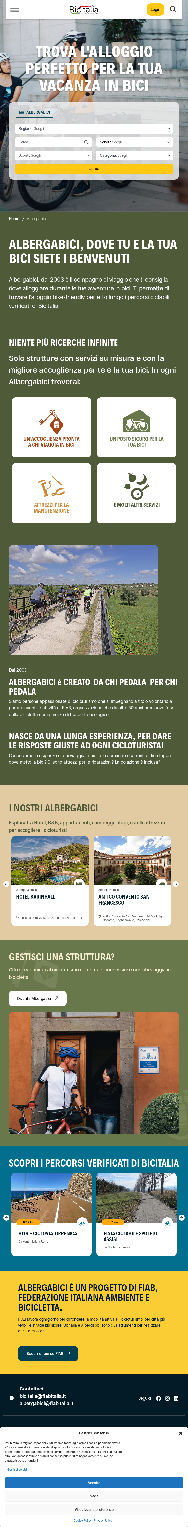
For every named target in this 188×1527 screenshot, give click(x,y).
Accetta (94, 1483)
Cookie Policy (83, 1520)
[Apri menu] (14, 9)
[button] (180, 1433)
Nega (94, 1496)
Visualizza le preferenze (94, 1509)
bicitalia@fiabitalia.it (43, 1396)
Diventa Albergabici (34, 998)
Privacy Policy (103, 1520)
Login (155, 9)
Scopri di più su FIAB (44, 1353)
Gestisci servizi (17, 1469)
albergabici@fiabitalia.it (46, 1403)
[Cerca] (173, 9)
